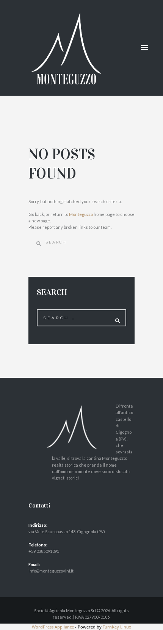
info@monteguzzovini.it (51, 570)
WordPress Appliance (53, 627)
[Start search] (37, 243)
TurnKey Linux (117, 627)
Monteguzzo (81, 214)
